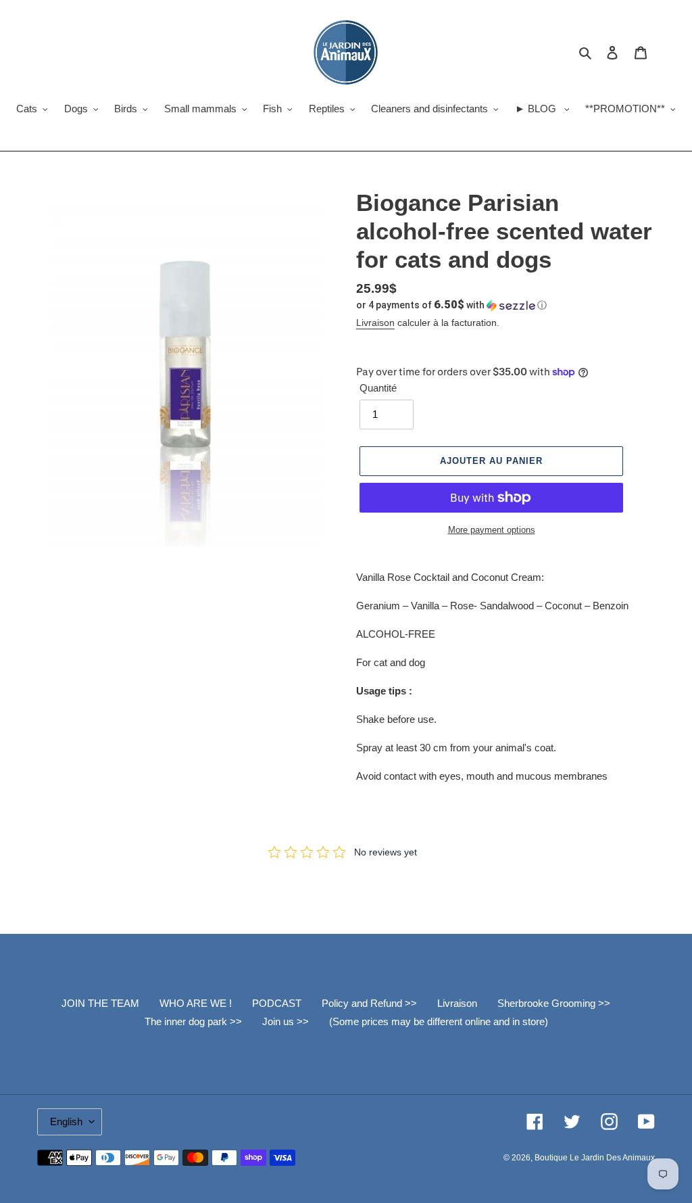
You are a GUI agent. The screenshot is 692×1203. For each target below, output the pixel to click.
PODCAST (276, 1003)
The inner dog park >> (193, 1021)
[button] (451, 305)
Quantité (378, 388)
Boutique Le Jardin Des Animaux (595, 1157)
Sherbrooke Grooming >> (553, 1003)
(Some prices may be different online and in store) (438, 1021)
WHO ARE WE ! (195, 1003)
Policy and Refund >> (369, 1003)
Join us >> (285, 1021)
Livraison (375, 322)
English (66, 1121)
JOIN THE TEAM (100, 1003)
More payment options (491, 530)
